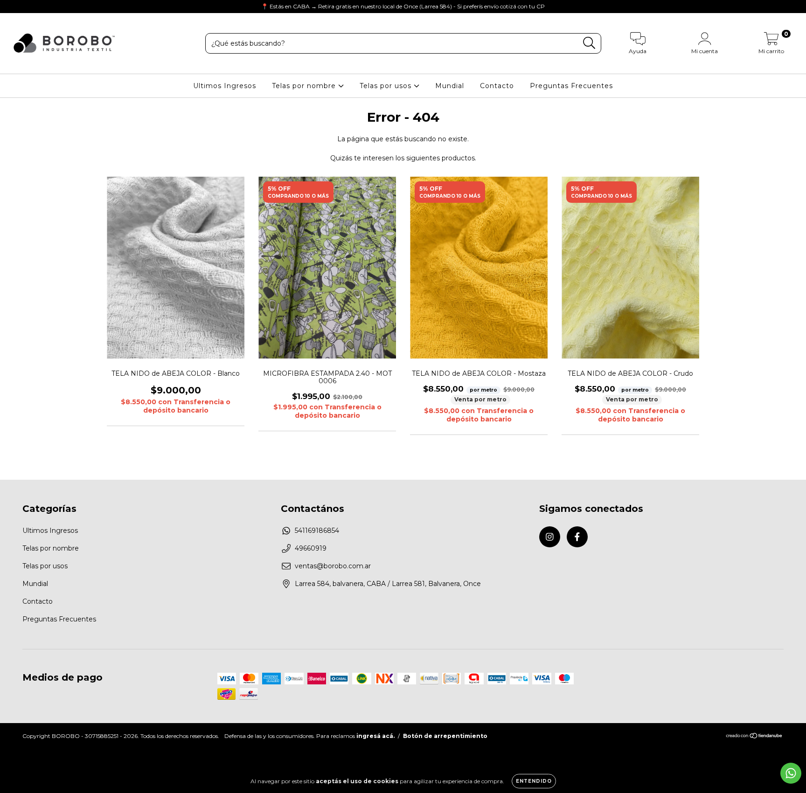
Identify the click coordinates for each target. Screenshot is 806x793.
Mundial (449, 86)
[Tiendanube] (754, 736)
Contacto (497, 86)
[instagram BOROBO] (14, 6)
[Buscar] (589, 43)
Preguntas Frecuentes (571, 86)
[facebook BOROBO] (27, 6)
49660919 (311, 548)
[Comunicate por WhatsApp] (790, 773)
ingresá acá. (375, 735)
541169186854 (317, 530)
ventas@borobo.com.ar (333, 566)
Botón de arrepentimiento (445, 735)
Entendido (534, 781)
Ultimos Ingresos (224, 86)
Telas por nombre (305, 86)
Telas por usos (387, 86)
